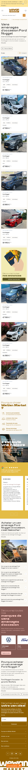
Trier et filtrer (8, 48)
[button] (13, 74)
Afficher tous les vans (14, 279)
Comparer (24, 53)
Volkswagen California (18, 689)
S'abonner (14, 724)
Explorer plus (6, 653)
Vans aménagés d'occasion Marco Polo (11, 694)
